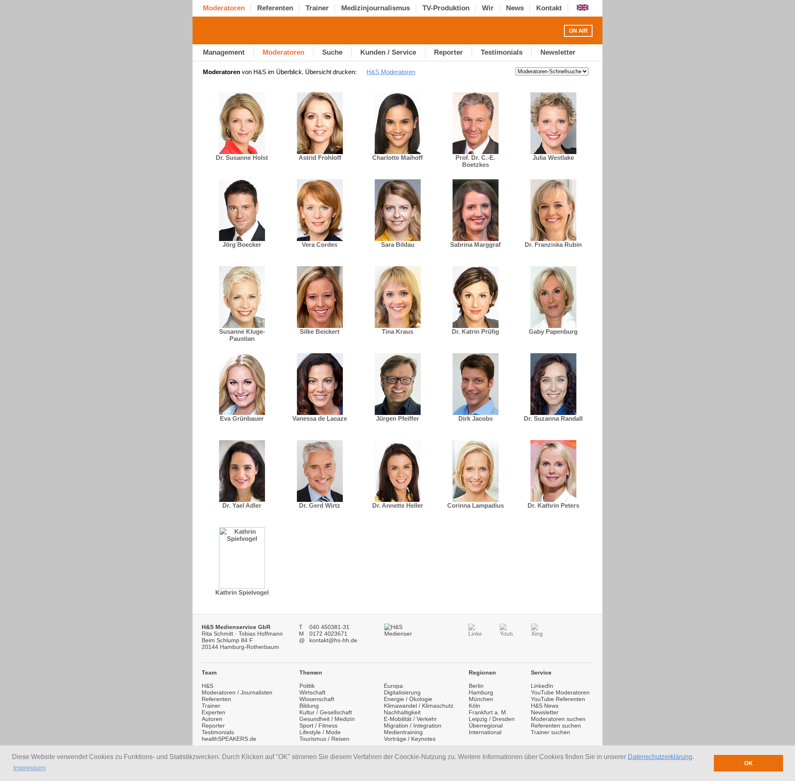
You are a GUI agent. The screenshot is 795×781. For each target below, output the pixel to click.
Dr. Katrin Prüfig (475, 331)
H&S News (545, 705)
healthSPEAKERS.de (229, 738)
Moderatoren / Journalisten (237, 692)
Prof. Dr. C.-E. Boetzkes (475, 161)
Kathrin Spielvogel (242, 592)
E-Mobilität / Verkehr (410, 719)
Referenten (216, 699)
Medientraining (403, 732)
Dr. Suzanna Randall (553, 418)
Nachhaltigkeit (402, 712)
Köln (474, 705)
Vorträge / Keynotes (410, 738)
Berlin (476, 685)
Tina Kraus (397, 331)
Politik (307, 685)
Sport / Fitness (318, 725)
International (485, 732)
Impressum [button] (29, 767)
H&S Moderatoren (390, 71)
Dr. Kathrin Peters (553, 505)
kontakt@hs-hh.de (333, 640)
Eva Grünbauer (242, 418)
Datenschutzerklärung (660, 756)
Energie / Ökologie (408, 699)
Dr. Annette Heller (397, 505)
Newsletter (545, 712)
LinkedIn (542, 685)
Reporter (213, 725)
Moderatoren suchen (558, 719)
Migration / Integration (412, 725)
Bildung (309, 705)
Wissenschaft (316, 699)
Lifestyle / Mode (320, 732)
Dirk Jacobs (475, 418)
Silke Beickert (320, 331)
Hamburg (481, 692)
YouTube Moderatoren (560, 692)
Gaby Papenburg (553, 331)
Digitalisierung (402, 692)
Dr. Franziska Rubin (553, 244)
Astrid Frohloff (320, 157)
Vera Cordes (319, 244)
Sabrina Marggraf (475, 244)
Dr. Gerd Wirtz (319, 505)
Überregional (486, 725)
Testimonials (218, 732)
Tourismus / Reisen (324, 738)
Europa (393, 685)
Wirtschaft (312, 692)
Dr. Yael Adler (241, 505)
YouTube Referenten (558, 699)
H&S (207, 685)
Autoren (212, 719)
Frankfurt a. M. (488, 712)
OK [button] (748, 763)
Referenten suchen (556, 725)
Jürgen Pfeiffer (397, 418)
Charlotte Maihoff (397, 157)
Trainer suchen (550, 732)
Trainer (211, 705)
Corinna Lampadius (475, 505)
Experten (213, 712)
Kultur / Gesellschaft (325, 712)
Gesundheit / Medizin (327, 719)
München (481, 699)
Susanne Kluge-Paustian (242, 335)
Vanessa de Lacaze (319, 418)
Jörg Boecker (241, 244)
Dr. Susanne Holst (242, 157)
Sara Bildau (397, 244)
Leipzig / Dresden (492, 719)
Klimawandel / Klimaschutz (418, 705)
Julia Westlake (553, 157)
